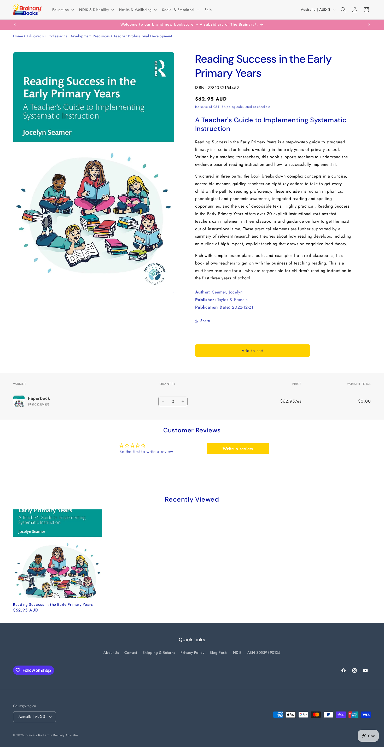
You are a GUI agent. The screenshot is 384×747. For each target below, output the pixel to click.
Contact (130, 652)
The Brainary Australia (62, 735)
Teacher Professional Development (143, 36)
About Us (111, 652)
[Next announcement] (369, 25)
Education (35, 36)
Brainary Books (36, 735)
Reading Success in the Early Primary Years (53, 604)
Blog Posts (219, 652)
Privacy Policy (192, 652)
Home (18, 36)
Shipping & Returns (159, 652)
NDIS (237, 652)
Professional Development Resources (79, 36)
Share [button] (205, 320)
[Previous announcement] (15, 25)
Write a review (238, 448)
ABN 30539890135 (264, 652)
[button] (62, 9)
